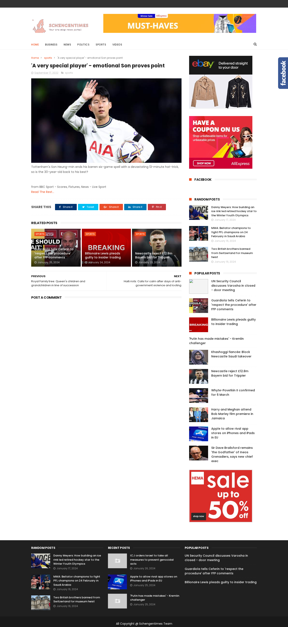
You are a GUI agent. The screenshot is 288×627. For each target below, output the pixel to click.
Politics (83, 44)
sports (48, 58)
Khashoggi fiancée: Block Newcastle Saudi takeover (231, 354)
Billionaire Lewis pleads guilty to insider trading (103, 255)
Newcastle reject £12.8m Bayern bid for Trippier (153, 255)
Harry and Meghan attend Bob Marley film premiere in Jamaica (232, 413)
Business (51, 44)
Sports (101, 44)
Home (35, 44)
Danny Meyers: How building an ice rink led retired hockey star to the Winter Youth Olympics (234, 211)
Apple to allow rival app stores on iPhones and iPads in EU (233, 433)
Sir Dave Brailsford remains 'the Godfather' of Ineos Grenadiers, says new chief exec (232, 454)
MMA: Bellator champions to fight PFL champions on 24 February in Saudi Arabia (231, 232)
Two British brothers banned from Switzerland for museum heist (232, 253)
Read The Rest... (42, 192)
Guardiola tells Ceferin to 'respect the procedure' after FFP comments (54, 253)
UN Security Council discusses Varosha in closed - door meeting (233, 285)
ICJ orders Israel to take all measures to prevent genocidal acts (152, 559)
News (67, 44)
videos (117, 44)
